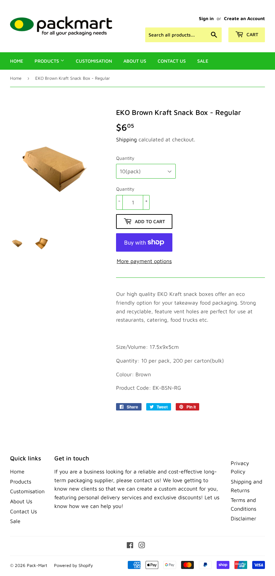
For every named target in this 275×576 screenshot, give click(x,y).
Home (16, 61)
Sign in (206, 18)
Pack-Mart (37, 565)
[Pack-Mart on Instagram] (142, 546)
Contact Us (172, 61)
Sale (202, 61)
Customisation (94, 61)
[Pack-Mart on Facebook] (129, 546)
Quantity (125, 158)
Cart (251, 34)
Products (47, 61)
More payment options (144, 261)
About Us (134, 61)
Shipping (126, 139)
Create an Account (244, 18)
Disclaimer (243, 518)
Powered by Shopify (73, 565)
